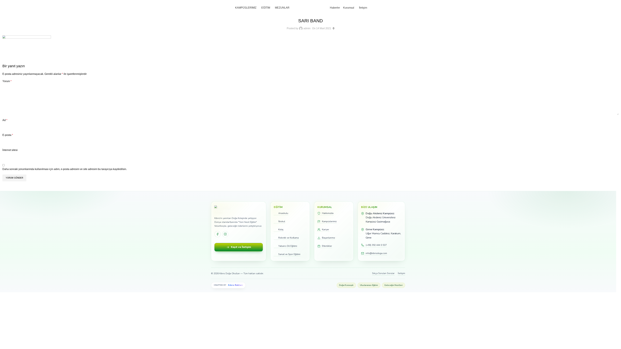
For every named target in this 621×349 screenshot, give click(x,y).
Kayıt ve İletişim (241, 247)
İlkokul (281, 221)
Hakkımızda (327, 213)
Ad (4, 120)
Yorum (6, 81)
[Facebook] (217, 234)
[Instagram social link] (613, 2)
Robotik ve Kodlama (288, 237)
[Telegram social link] (38, 54)
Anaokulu (283, 213)
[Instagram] (225, 234)
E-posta (7, 135)
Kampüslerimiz (329, 221)
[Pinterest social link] (22, 54)
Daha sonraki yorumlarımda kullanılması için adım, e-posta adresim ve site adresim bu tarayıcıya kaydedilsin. (64, 169)
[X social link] (14, 54)
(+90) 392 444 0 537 (376, 245)
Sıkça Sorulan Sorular (383, 273)
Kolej (280, 229)
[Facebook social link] (609, 2)
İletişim (401, 273)
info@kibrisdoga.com (376, 253)
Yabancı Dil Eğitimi (287, 246)
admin (306, 28)
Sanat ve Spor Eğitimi (289, 254)
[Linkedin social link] (30, 54)
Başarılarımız (328, 237)
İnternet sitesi (10, 150)
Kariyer (325, 229)
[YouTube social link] (617, 2)
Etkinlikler (327, 246)
